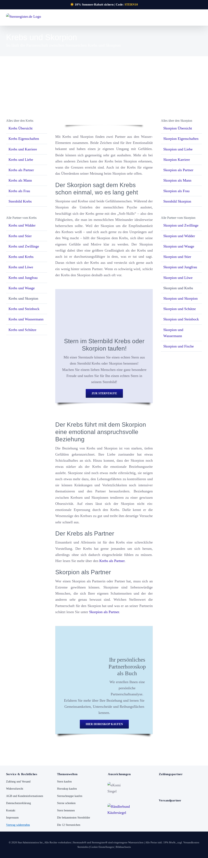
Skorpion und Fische (178, 346)
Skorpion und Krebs (178, 288)
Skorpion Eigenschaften (180, 139)
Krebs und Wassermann (26, 319)
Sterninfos (83, 846)
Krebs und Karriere (23, 149)
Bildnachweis (123, 846)
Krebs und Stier (20, 236)
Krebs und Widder (22, 225)
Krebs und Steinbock (24, 309)
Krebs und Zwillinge (24, 246)
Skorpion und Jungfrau (180, 267)
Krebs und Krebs (21, 257)
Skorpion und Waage (178, 246)
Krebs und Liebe (21, 160)
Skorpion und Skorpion (180, 298)
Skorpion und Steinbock (181, 319)
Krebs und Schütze (22, 330)
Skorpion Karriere (176, 160)
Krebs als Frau (19, 191)
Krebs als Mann (20, 180)
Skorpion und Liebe (178, 149)
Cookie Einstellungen (102, 846)
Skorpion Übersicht (177, 128)
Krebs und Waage (22, 288)
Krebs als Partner (112, 561)
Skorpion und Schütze (179, 309)
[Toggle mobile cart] (193, 18)
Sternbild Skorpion (177, 201)
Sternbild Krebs (20, 201)
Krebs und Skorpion (23, 298)
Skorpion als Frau (176, 191)
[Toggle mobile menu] (200, 18)
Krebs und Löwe (21, 267)
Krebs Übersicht (20, 128)
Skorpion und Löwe (178, 278)
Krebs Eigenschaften (24, 139)
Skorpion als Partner (104, 612)
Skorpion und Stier (177, 257)
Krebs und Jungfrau (23, 278)
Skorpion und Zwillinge (180, 225)
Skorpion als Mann (177, 180)
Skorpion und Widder (179, 236)
